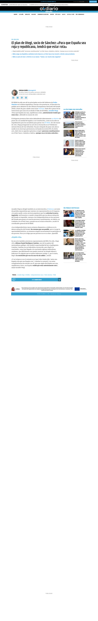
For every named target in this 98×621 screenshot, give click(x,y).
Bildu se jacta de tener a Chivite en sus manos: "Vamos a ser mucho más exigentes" (37, 57)
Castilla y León (70, 14)
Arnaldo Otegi (20, 275)
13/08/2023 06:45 (23, 94)
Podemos (50, 209)
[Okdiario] (49, 8)
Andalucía (27, 14)
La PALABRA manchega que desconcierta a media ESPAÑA (62, 4)
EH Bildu (47, 123)
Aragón (52, 14)
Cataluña (21, 14)
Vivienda (41, 108)
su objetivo (55, 118)
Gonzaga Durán (23, 90)
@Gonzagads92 (32, 90)
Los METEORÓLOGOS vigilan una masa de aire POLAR (20, 4)
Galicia (63, 14)
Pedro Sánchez (48, 275)
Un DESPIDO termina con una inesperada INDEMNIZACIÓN (41, 4)
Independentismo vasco (37, 275)
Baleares (33, 14)
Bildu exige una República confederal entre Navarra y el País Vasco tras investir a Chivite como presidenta (44, 54)
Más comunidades (80, 14)
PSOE (54, 275)
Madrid (15, 14)
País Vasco (57, 14)
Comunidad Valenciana (43, 14)
